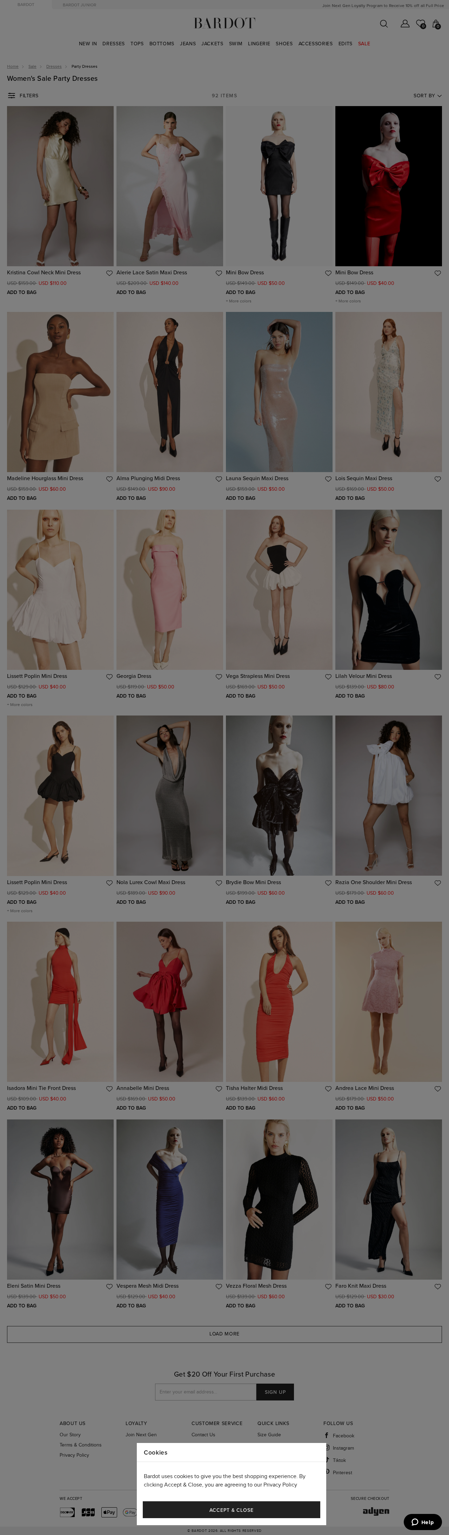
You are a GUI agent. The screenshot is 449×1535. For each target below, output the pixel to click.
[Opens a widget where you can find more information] (422, 1522)
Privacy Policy (280, 1485)
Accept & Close (231, 1510)
